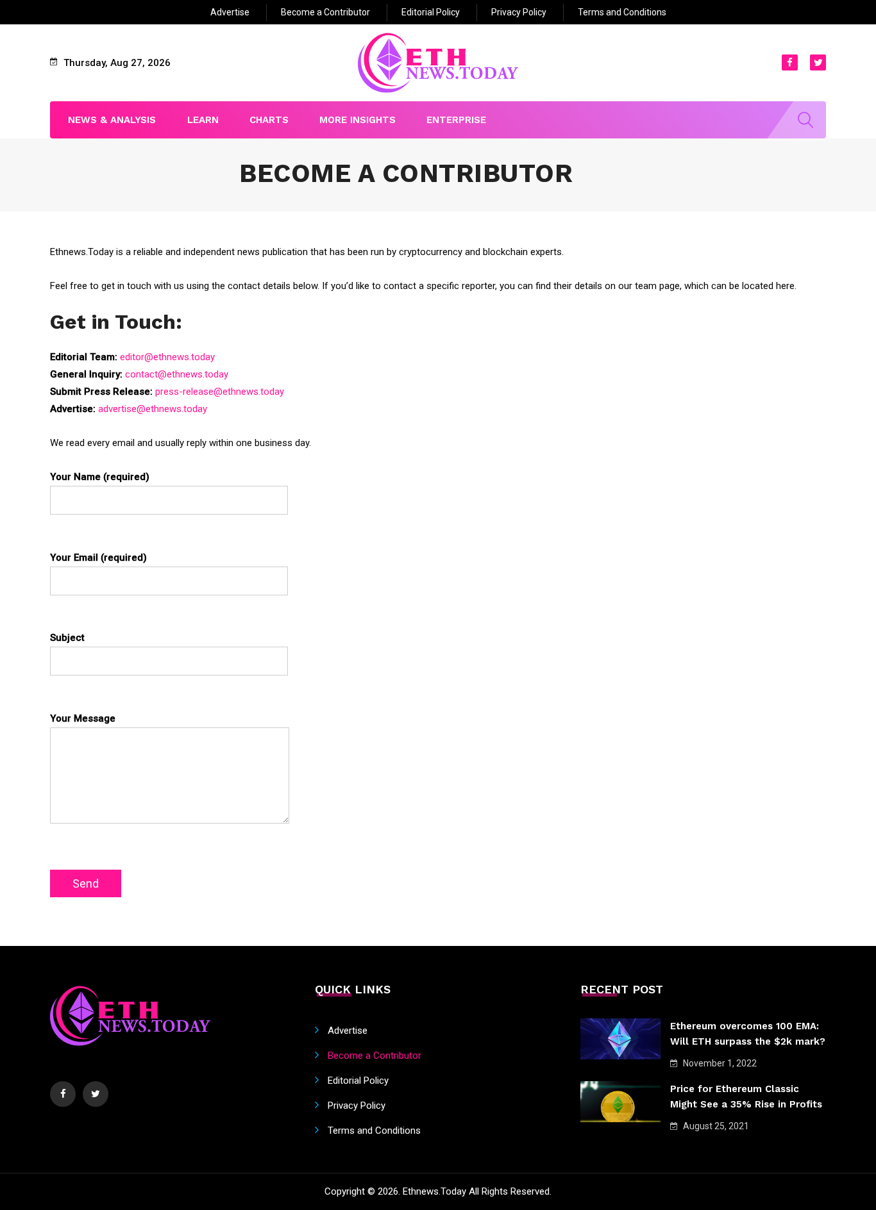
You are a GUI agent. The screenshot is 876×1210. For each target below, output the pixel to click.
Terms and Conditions (622, 12)
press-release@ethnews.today (219, 391)
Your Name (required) (99, 477)
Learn (203, 120)
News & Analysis (112, 120)
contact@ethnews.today (176, 374)
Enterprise (456, 120)
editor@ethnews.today (167, 357)
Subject (67, 637)
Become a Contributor (325, 12)
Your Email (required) (98, 557)
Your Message (82, 718)
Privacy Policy (518, 12)
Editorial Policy (430, 12)
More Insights (357, 120)
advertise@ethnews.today (152, 409)
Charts (269, 120)
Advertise (229, 12)
